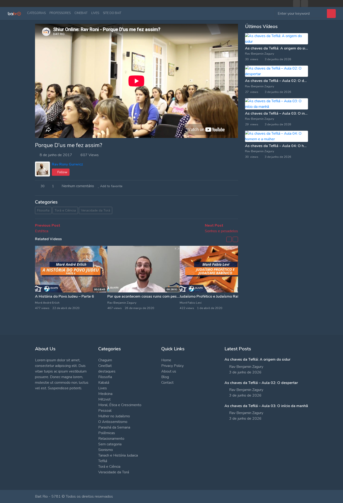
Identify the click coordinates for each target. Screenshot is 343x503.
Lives (95, 13)
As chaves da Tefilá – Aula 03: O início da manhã (287, 113)
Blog (165, 377)
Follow (61, 172)
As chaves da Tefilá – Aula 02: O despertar (281, 80)
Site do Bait (112, 13)
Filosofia (43, 210)
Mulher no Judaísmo (114, 416)
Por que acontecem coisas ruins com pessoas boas (150, 296)
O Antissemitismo (112, 421)
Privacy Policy (172, 365)
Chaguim (105, 360)
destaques (107, 371)
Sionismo (105, 449)
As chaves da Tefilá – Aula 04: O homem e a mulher (289, 145)
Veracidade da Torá (95, 210)
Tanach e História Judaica (118, 455)
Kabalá (103, 382)
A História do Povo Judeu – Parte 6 (64, 296)
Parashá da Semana (114, 427)
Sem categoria (110, 444)
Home (166, 360)
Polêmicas (106, 433)
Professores (60, 13)
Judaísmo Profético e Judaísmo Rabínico (214, 296)
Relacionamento (111, 438)
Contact (167, 382)
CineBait (81, 13)
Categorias (36, 13)
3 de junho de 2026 (245, 372)
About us (168, 371)
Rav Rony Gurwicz (67, 164)
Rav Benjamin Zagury (260, 54)
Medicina (105, 393)
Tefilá (102, 461)
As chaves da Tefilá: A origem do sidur (278, 48)
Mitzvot (104, 399)
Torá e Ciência (65, 210)
